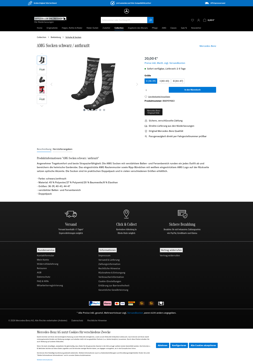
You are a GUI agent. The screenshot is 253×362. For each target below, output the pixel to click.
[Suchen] (150, 20)
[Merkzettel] (192, 20)
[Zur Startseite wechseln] (50, 19)
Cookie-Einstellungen (109, 281)
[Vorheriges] (51, 84)
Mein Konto (43, 259)
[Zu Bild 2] (88, 110)
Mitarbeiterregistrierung (50, 285)
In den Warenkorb (192, 89)
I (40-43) (164, 81)
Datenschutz (43, 276)
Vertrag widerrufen (170, 255)
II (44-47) (178, 81)
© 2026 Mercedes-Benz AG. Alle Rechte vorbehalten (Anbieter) (37, 320)
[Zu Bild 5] (100, 110)
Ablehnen (162, 345)
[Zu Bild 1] (84, 110)
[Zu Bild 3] (92, 110)
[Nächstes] (137, 84)
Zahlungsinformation (109, 264)
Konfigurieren (179, 345)
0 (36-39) (151, 81)
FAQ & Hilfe (43, 281)
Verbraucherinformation (111, 277)
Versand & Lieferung (109, 259)
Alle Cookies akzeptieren (203, 345)
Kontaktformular (45, 255)
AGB (39, 272)
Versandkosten (135, 312)
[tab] (44, 149)
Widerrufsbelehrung (47, 264)
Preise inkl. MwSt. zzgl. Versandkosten (165, 63)
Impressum (104, 255)
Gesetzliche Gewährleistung (113, 289)
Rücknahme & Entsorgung (111, 272)
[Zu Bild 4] (96, 110)
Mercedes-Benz (208, 46)
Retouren (42, 268)
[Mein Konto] (199, 20)
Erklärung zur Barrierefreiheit (113, 285)
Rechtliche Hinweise (109, 268)
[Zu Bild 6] (104, 110)
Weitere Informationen (45, 360)
